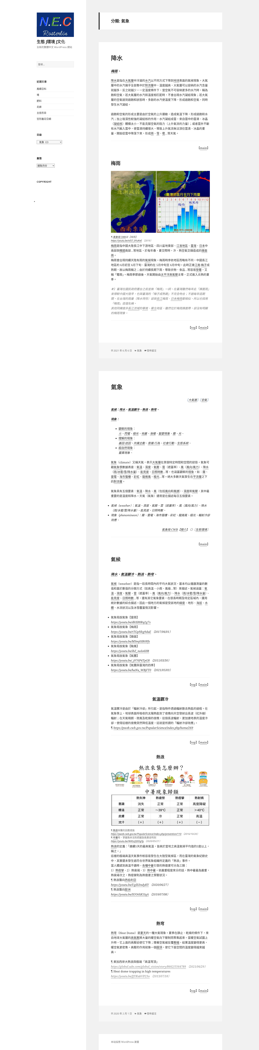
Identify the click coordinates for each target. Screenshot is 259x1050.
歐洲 (128, 890)
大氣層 (192, 400)
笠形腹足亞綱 (44, 119)
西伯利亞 (130, 880)
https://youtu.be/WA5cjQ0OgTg (127, 841)
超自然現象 (126, 448)
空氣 (204, 400)
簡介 (183, 530)
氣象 (139, 350)
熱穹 (153, 409)
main (203, 148)
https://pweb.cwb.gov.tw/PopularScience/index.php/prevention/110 (146, 834)
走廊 (39, 106)
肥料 (39, 100)
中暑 (115, 837)
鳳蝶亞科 (41, 88)
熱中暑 (151, 870)
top (193, 328)
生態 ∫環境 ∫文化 (51, 41)
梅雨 (114, 71)
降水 (117, 58)
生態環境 (201, 530)
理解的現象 (126, 438)
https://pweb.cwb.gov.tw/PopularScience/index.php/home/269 (153, 728)
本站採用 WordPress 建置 (125, 1042)
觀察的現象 (126, 429)
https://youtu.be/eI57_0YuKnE (126, 240)
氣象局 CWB (119, 237)
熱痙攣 (119, 870)
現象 (114, 419)
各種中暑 (148, 866)
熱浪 (145, 409)
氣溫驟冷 (133, 409)
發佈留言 (151, 350)
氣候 (114, 584)
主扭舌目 (41, 112)
